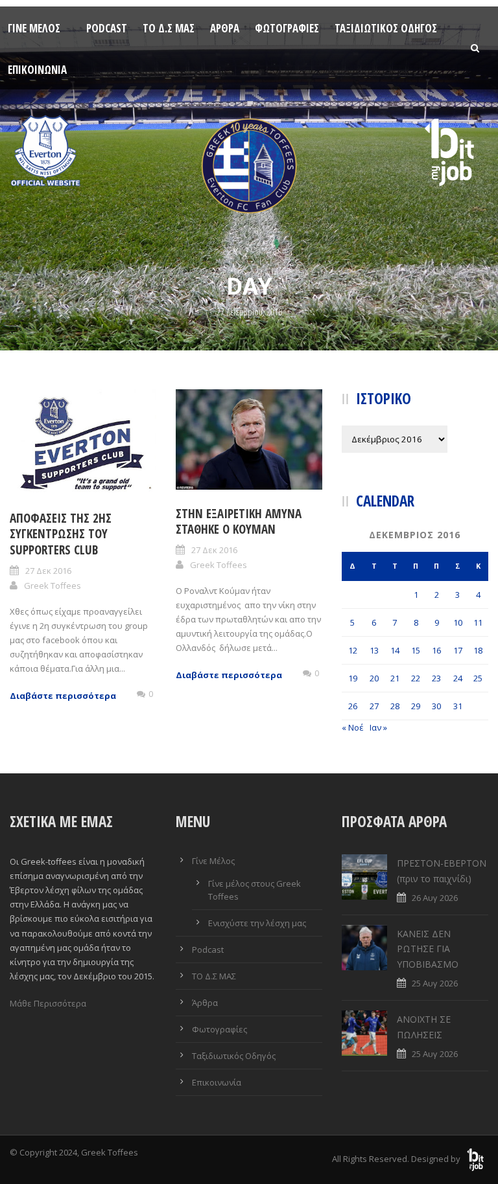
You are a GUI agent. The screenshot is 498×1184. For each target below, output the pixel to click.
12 (352, 650)
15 (415, 650)
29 (415, 706)
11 (477, 622)
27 (374, 706)
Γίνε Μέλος (34, 28)
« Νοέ (353, 727)
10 (457, 622)
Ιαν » (378, 727)
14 (394, 650)
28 (394, 706)
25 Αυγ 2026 (435, 983)
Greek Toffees (52, 585)
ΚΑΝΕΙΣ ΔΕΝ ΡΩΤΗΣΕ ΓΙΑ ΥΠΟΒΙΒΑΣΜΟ (427, 949)
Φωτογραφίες (287, 28)
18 (477, 650)
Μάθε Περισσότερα (48, 1003)
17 (457, 650)
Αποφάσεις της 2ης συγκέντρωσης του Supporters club (61, 534)
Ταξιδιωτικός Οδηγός (386, 28)
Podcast (106, 28)
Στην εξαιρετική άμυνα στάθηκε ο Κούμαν (239, 521)
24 (457, 678)
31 (457, 706)
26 (352, 706)
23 (436, 678)
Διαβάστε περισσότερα (63, 695)
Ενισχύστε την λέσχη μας (257, 923)
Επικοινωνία (37, 69)
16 (436, 650)
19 (352, 678)
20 (374, 678)
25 (477, 678)
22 (415, 678)
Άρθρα (224, 28)
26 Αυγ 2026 (435, 898)
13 (374, 650)
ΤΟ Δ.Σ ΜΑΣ (169, 28)
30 (436, 706)
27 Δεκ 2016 (48, 570)
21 (394, 678)
